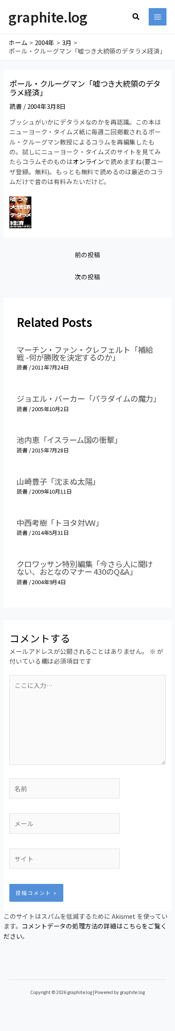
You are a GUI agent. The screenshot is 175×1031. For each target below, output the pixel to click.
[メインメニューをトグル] (158, 17)
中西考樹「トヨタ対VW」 (60, 522)
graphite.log (48, 16)
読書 (15, 106)
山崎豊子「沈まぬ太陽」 (58, 481)
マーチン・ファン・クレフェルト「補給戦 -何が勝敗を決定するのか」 (85, 353)
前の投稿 (87, 254)
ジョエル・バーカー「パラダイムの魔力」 (89, 398)
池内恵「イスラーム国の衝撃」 (69, 439)
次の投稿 (87, 276)
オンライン (88, 161)
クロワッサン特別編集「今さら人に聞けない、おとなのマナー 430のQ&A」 (85, 567)
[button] (136, 17)
